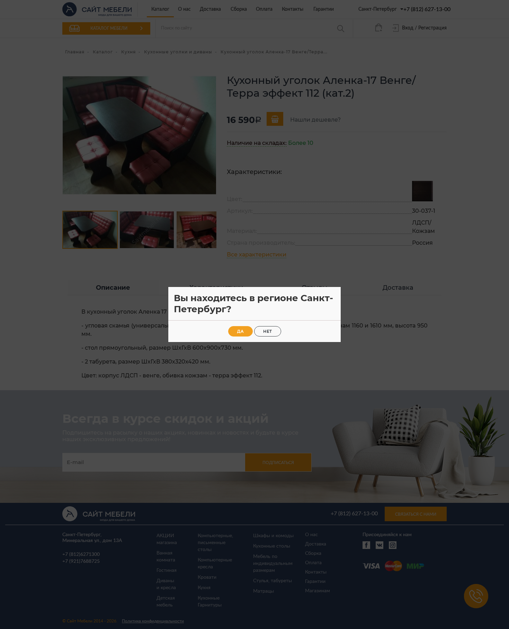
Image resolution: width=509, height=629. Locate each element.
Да (240, 331)
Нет (267, 331)
